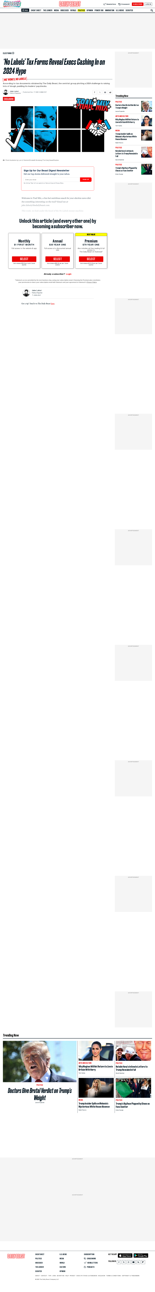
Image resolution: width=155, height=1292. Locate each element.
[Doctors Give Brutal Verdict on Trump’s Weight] (146, 111)
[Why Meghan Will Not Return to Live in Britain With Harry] (146, 125)
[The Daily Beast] (69, 4)
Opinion (90, 10)
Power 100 (99, 10)
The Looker (47, 10)
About (37, 1275)
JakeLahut (37, 295)
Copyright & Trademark (131, 1275)
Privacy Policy (60, 183)
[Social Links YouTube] (133, 1262)
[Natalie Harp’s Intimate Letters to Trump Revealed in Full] (146, 157)
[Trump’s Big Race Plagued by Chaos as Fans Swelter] (146, 174)
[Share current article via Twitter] (100, 92)
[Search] (152, 10)
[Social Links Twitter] (124, 1262)
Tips (49, 1275)
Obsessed (64, 10)
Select (24, 259)
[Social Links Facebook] (119, 1262)
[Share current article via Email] (105, 92)
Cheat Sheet (36, 10)
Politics (81, 10)
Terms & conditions (113, 1275)
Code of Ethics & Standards (86, 1275)
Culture (63, 1267)
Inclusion (101, 1275)
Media (56, 10)
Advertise (60, 1275)
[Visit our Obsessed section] (20, 4)
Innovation (109, 10)
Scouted (129, 10)
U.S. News (120, 10)
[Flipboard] (143, 1262)
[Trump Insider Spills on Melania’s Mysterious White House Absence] (146, 140)
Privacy (72, 1275)
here (52, 303)
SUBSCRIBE (137, 4)
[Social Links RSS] (138, 1262)
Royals (73, 10)
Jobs (54, 1275)
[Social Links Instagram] (129, 1262)
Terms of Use (49, 183)
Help (67, 1275)
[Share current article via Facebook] (95, 92)
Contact (44, 1275)
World (62, 1263)
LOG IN (148, 4)
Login (68, 274)
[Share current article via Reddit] (110, 92)
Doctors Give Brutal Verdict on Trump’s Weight (40, 1094)
